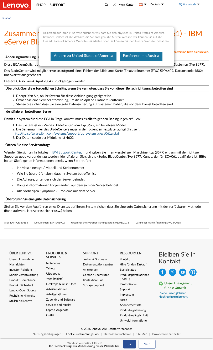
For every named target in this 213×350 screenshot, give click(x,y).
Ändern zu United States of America (83, 56)
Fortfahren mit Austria (141, 56)
